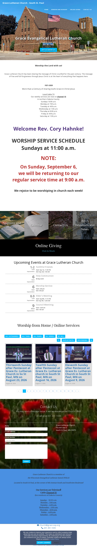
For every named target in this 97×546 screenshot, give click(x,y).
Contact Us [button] (87, 9)
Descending (82, 340)
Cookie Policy (54, 539)
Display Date (68, 340)
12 (60, 391)
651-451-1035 (50, 528)
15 (72, 391)
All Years (37, 336)
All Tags (25, 336)
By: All (60, 336)
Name (7, 426)
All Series (50, 336)
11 (56, 391)
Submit (26, 461)
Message (8, 443)
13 (64, 391)
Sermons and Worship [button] (59, 9)
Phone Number (10, 437)
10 (53, 391)
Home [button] (46, 9)
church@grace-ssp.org (50, 525)
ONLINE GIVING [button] (75, 9)
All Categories (11, 336)
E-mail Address (10, 431)
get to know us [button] (48, 50)
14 (68, 391)
